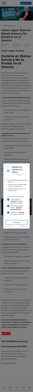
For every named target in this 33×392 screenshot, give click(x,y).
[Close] (27, 165)
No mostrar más (23, 226)
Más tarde (8, 226)
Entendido (16, 222)
